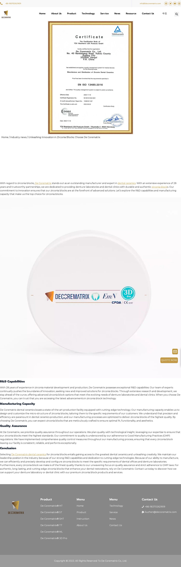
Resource (131, 13)
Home (42, 13)
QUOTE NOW (169, 360)
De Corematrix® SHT (52, 518)
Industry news (18, 137)
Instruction (83, 518)
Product (71, 13)
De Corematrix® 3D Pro (53, 538)
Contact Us (148, 13)
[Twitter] (170, 3)
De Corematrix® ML (51, 531)
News (117, 13)
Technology (88, 13)
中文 (164, 13)
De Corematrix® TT (51, 525)
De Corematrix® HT (51, 505)
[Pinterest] (179, 3)
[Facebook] (166, 3)
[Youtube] (175, 3)
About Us (56, 13)
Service (104, 13)
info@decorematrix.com (150, 3)
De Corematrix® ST (51, 512)
